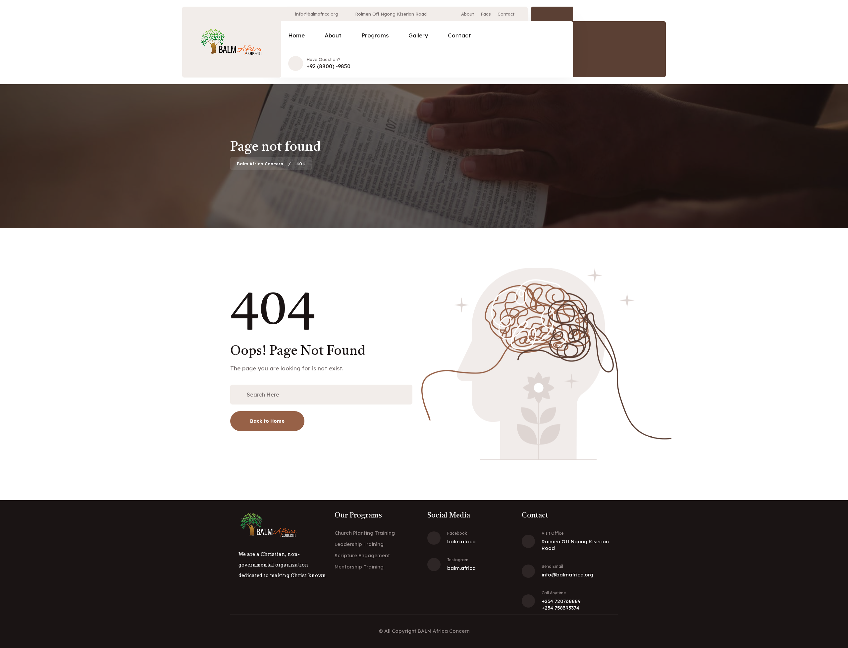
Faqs (486, 14)
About (467, 14)
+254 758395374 (560, 608)
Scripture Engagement (362, 555)
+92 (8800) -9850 (328, 66)
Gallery (418, 35)
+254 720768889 (561, 601)
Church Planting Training (365, 533)
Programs (375, 35)
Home (296, 35)
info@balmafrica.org (316, 14)
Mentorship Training (359, 567)
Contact (506, 14)
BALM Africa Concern (444, 631)
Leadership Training (359, 544)
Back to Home (267, 421)
